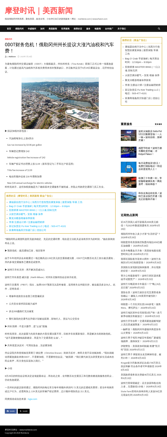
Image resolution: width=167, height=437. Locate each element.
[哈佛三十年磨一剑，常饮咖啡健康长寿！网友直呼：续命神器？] (128, 178)
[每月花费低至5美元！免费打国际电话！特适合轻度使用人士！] (128, 163)
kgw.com (32, 398)
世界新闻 (65, 28)
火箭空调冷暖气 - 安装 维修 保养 (26, 214)
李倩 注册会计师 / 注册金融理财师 (26, 222)
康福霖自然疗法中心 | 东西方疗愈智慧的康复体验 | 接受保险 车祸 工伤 (45, 202)
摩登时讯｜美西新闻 (39, 10)
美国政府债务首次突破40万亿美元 (138, 374)
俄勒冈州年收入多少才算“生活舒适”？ (140, 233)
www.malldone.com (28, 429)
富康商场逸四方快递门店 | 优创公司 (27, 230)
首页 (9, 28)
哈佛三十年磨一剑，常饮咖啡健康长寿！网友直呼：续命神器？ (150, 181)
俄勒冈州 (19, 28)
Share (12, 411)
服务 (88, 28)
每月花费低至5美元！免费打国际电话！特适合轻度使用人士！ (150, 166)
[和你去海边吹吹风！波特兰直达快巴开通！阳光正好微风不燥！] (128, 193)
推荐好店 (78, 28)
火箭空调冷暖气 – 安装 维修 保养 (142, 75)
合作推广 (109, 28)
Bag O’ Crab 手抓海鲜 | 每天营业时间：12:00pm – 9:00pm (39, 206)
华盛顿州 (32, 28)
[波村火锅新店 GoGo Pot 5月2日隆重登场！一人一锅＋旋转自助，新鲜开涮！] (128, 131)
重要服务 (126, 124)
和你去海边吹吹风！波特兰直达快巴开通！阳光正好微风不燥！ (150, 196)
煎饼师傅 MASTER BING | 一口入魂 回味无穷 (33, 210)
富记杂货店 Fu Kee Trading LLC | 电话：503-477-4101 (37, 226)
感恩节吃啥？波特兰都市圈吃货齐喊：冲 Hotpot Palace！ (150, 151)
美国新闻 (53, 28)
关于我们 (122, 28)
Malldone (12, 56)
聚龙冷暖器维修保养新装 (22, 218)
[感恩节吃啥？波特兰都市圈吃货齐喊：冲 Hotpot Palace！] (128, 148)
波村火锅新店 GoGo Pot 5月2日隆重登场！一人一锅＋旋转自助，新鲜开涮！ (150, 136)
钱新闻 (98, 28)
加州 (42, 28)
